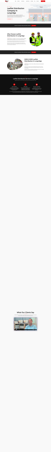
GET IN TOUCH (33, 25)
